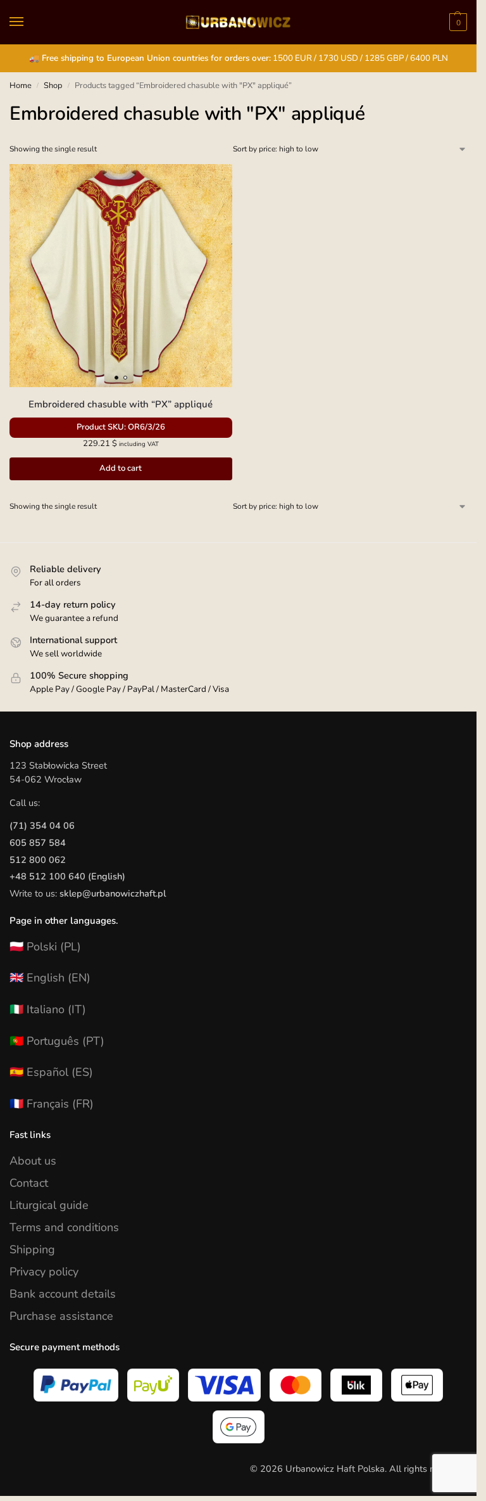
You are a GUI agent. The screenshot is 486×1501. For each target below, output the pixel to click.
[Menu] (28, 22)
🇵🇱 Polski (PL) (45, 946)
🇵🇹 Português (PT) (56, 1041)
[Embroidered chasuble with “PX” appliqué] (120, 275)
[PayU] (153, 1385)
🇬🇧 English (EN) (49, 977)
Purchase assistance (61, 1316)
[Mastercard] (295, 1385)
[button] (456, 22)
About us (32, 1160)
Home (20, 85)
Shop (53, 85)
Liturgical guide (49, 1205)
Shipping (32, 1249)
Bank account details (62, 1293)
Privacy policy (43, 1271)
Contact (28, 1183)
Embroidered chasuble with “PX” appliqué (120, 404)
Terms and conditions (64, 1227)
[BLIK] (356, 1385)
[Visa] (224, 1385)
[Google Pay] (239, 1426)
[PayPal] (76, 1385)
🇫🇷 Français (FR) (51, 1103)
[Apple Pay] (417, 1385)
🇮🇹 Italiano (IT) (47, 1009)
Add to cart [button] (120, 468)
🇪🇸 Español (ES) (51, 1072)
